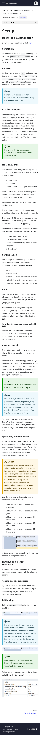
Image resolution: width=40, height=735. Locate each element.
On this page (9, 22)
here (31, 43)
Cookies (12, 732)
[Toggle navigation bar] (3, 3)
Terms (17, 729)
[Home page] (4, 10)
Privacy (5, 732)
